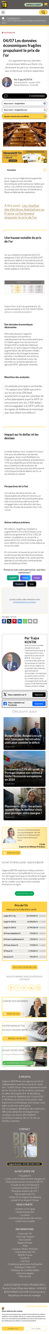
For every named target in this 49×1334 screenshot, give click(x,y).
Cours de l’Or (25, 1233)
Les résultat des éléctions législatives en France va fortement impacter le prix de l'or (24, 211)
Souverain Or (8, 957)
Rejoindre (39, 694)
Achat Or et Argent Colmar (25, 1200)
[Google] (24, 988)
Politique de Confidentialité (25, 1270)
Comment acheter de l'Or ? (25, 1187)
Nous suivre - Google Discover (15, 110)
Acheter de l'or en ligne (19, 1063)
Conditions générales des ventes (25, 1218)
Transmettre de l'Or (25, 1251)
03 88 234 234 (13, 852)
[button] (24, 170)
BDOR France (25, 1254)
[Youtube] (31, 988)
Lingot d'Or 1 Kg (10, 916)
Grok (32, 584)
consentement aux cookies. (24, 602)
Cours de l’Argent (25, 1236)
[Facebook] (11, 988)
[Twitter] (18, 988)
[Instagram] (38, 988)
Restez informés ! (17, 1038)
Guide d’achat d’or (25, 1211)
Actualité (9, 33)
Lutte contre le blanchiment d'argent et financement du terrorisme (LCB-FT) (25, 1180)
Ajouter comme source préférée (16, 116)
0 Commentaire (37, 96)
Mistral (25, 578)
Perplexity (19, 584)
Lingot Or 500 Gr (10, 922)
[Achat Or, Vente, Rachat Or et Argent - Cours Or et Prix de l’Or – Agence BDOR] (4, 7)
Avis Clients (25, 1239)
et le (24, 1089)
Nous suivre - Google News (14, 103)
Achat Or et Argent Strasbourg (25, 1197)
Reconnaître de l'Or (25, 1194)
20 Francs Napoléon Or (12, 933)
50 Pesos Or (8, 951)
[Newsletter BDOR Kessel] (24, 156)
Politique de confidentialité (36, 1306)
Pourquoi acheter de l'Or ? (25, 1190)
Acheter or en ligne (25, 1208)
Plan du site (25, 1276)
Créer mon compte (25, 1221)
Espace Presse (25, 1242)
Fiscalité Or (25, 1175)
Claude (37, 578)
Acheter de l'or (24, 893)
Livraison (25, 1214)
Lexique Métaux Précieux (25, 1248)
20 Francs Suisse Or (11, 945)
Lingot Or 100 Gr (10, 928)
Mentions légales (25, 1273)
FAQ (25, 1245)
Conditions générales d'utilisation (25, 1264)
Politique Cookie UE (25, 1267)
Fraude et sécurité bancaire (25, 1184)
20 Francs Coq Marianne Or (14, 939)
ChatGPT (12, 578)
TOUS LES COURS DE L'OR (24, 967)
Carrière (25, 1261)
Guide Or (25, 1257)
